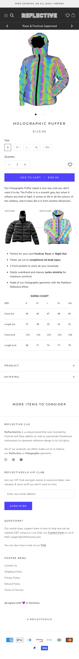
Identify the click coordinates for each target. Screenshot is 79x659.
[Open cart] (73, 15)
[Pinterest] (13, 459)
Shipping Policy (13, 571)
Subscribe (18, 506)
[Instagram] (5, 459)
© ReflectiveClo (39, 619)
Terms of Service (13, 590)
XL (36, 147)
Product (11, 365)
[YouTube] (21, 459)
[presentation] (7, 26)
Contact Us (10, 565)
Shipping (11, 376)
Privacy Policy (12, 578)
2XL (47, 147)
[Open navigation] (6, 15)
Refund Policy (12, 584)
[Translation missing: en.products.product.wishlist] (70, 164)
